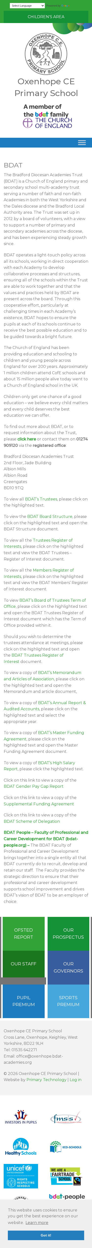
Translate (76, 5)
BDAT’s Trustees (41, 499)
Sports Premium (68, 1001)
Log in (75, 1079)
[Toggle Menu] (82, 142)
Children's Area (46, 16)
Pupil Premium (24, 1001)
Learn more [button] (37, 1222)
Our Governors (68, 967)
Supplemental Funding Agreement (39, 804)
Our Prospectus (68, 933)
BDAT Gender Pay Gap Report (34, 786)
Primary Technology (46, 1079)
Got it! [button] (46, 1235)
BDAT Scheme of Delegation (32, 821)
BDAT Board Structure (49, 516)
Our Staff (23, 964)
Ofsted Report (23, 933)
